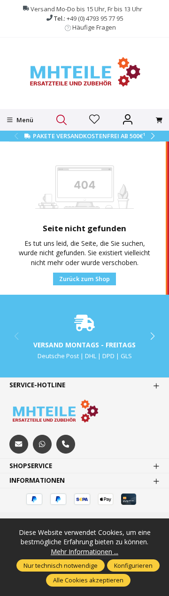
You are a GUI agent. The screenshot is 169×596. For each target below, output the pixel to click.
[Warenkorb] (159, 120)
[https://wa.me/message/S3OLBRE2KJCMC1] (42, 444)
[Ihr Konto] (127, 120)
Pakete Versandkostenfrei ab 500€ (89, 136)
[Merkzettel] (94, 119)
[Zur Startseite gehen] (84, 72)
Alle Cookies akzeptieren (88, 580)
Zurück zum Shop (84, 278)
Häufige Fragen (94, 27)
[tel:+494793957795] (65, 444)
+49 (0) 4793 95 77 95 (95, 18)
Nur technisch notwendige (60, 565)
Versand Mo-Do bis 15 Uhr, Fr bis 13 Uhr (86, 9)
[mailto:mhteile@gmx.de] (18, 444)
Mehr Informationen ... (84, 551)
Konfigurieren (133, 565)
